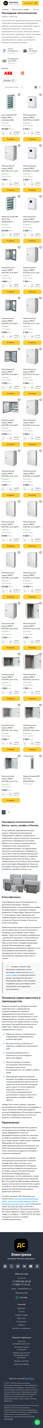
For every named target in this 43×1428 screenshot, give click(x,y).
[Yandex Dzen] (18, 1266)
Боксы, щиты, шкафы (20, 9)
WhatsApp (23, 1297)
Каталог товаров (28, 3)
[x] (11, 1266)
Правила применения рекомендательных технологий (21, 1355)
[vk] (24, 1266)
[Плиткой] (36, 87)
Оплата (22, 1312)
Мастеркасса (29, 1378)
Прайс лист (21, 1318)
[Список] (39, 87)
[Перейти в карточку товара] (10, 102)
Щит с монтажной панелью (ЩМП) (22, 1201)
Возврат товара (21, 1315)
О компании (21, 1322)
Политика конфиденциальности (21, 1342)
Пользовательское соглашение (21, 1348)
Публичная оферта (21, 1364)
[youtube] (30, 1266)
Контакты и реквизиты (21, 1328)
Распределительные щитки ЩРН (15, 1204)
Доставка (21, 1308)
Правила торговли (21, 1361)
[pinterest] (5, 1266)
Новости (21, 1325)
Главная (5, 9)
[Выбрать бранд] (8, 73)
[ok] (37, 1266)
